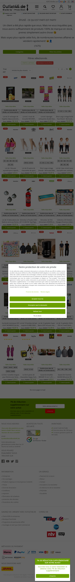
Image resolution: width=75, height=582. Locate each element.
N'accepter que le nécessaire (37, 305)
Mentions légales (45, 292)
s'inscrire (52, 576)
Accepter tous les (37, 299)
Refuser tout (37, 311)
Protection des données (32, 292)
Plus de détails (37, 316)
